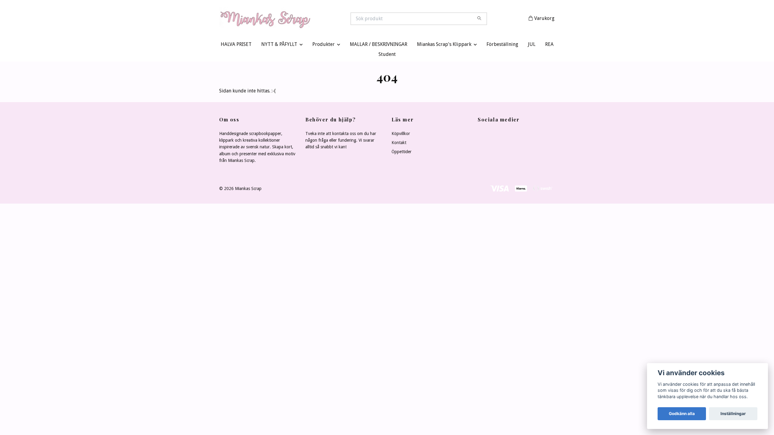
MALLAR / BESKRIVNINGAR (378, 46)
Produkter (323, 46)
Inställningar (733, 413)
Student (387, 56)
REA (549, 46)
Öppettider (401, 153)
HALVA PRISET (236, 46)
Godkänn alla (682, 413)
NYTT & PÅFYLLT (279, 46)
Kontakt (399, 143)
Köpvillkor (401, 134)
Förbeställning (502, 46)
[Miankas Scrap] (303, 19)
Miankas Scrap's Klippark (444, 46)
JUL (531, 46)
